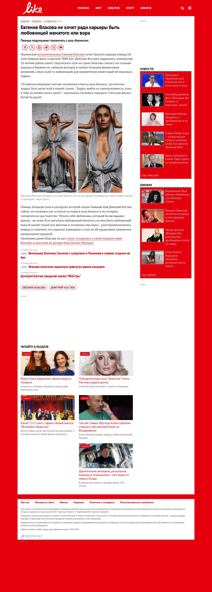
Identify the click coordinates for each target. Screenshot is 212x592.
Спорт (130, 8)
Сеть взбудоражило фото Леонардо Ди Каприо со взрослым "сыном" (177, 100)
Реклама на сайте (44, 502)
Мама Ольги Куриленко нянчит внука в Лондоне (46, 380)
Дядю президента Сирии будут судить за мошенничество (177, 159)
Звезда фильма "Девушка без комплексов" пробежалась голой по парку (177, 237)
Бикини (146, 8)
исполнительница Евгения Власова (61, 54)
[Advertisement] (77, 319)
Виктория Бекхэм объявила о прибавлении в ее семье (176, 119)
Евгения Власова (34, 287)
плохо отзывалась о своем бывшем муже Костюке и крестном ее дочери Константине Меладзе (71, 240)
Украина (83, 8)
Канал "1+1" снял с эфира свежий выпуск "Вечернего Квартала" (47, 425)
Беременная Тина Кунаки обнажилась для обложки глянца (177, 196)
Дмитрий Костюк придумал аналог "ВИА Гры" (51, 276)
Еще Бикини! (149, 274)
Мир (98, 8)
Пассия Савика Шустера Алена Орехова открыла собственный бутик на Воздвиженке (105, 426)
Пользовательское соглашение (137, 502)
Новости (146, 69)
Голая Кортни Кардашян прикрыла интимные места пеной (175, 259)
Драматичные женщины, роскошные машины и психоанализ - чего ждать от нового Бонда (104, 475)
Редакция (79, 502)
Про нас (25, 502)
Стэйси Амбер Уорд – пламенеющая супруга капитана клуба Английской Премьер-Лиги (177, 140)
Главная (25, 21)
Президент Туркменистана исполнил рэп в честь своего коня (176, 80)
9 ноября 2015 (50, 21)
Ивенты (64, 502)
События (114, 8)
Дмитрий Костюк (63, 287)
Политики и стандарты (102, 502)
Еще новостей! (150, 175)
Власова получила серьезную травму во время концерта (63, 267)
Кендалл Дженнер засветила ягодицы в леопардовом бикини (177, 216)
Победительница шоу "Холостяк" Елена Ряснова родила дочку (104, 380)
